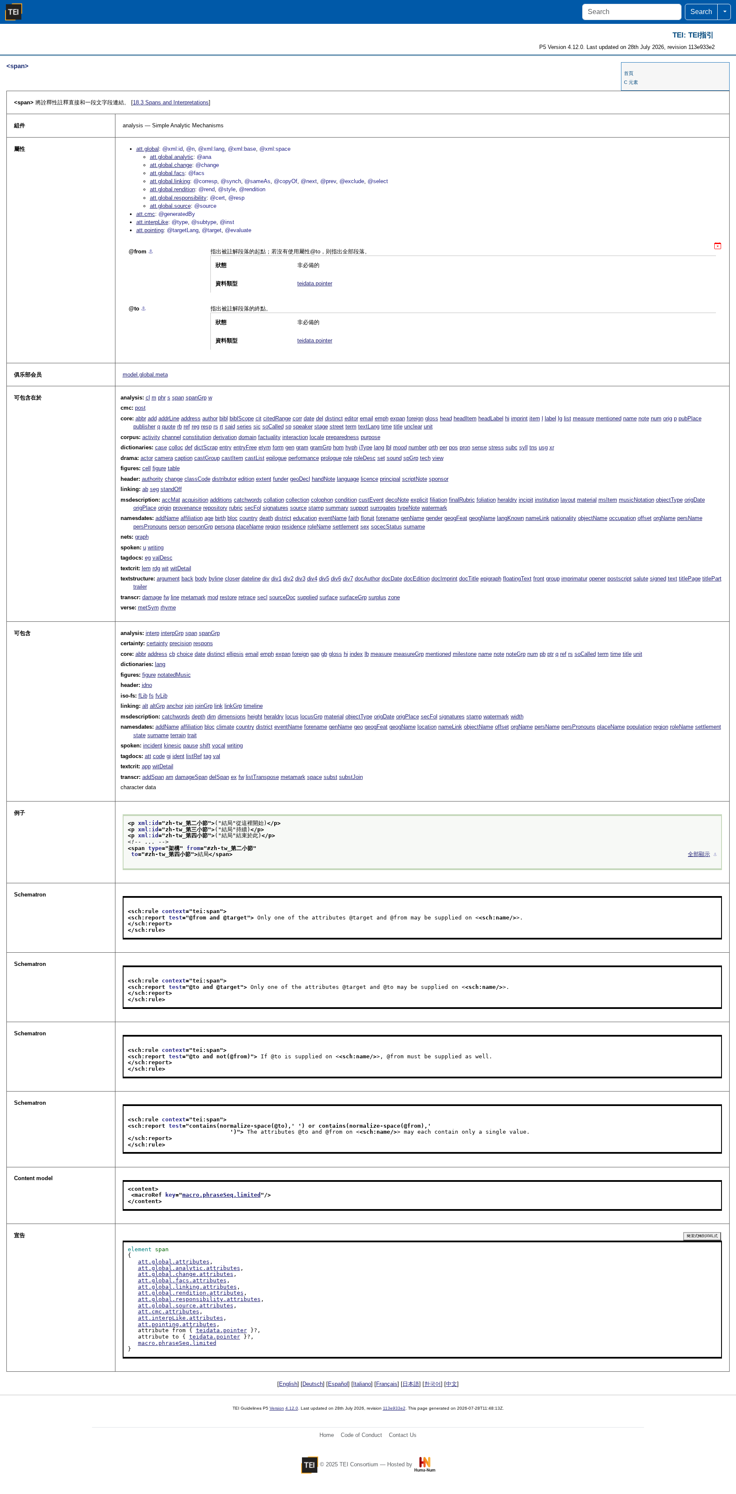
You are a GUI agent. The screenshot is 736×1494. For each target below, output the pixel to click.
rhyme (168, 607)
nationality (563, 518)
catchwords (248, 500)
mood (400, 447)
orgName (664, 518)
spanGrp (196, 397)
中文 (451, 1384)
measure (583, 418)
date (309, 418)
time (386, 426)
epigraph (490, 578)
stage (321, 426)
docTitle (469, 578)
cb (172, 654)
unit (428, 426)
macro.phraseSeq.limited (221, 1195)
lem (146, 568)
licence (369, 479)
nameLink (537, 518)
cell (146, 468)
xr (551, 447)
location (427, 727)
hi (507, 418)
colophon (322, 500)
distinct (334, 418)
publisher (144, 426)
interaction (295, 437)
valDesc (162, 558)
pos (453, 447)
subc (512, 447)
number (417, 447)
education (305, 518)
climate (225, 727)
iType (365, 447)
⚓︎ (150, 251)
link (218, 706)
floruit (367, 518)
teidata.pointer (314, 283)
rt (221, 426)
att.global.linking (170, 181)
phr (162, 397)
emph (381, 418)
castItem (232, 458)
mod (212, 597)
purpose (370, 437)
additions (221, 500)
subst (330, 777)
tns (533, 447)
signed (658, 578)
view (437, 458)
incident (152, 745)
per (443, 447)
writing (156, 547)
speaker (303, 426)
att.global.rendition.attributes (191, 1293)
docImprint (444, 578)
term (350, 426)
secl (262, 597)
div (266, 578)
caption (184, 458)
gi (169, 756)
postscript (619, 578)
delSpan (219, 777)
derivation (225, 437)
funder (280, 479)
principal (390, 479)
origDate (694, 500)
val (216, 756)
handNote (323, 479)
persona (224, 526)
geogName (482, 518)
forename (387, 518)
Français (386, 1384)
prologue (331, 458)
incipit (526, 500)
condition (346, 500)
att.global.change (171, 165)
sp (288, 426)
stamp (316, 508)
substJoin (351, 777)
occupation (622, 518)
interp (152, 633)
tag (207, 756)
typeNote (409, 508)
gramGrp (320, 447)
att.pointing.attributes (177, 1324)
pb (543, 654)
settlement (346, 526)
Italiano (362, 1384)
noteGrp (516, 654)
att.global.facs (167, 173)
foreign (415, 418)
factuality (269, 437)
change (174, 479)
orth (433, 447)
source (298, 508)
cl (148, 397)
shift (205, 745)
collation (274, 500)
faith (353, 518)
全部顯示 (699, 854)
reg (195, 426)
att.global (147, 149)
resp (206, 426)
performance (303, 458)
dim (211, 716)
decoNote (397, 500)
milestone (465, 654)
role (347, 458)
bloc (232, 518)
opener (597, 578)
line (175, 597)
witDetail (180, 568)
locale (317, 437)
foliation (486, 500)
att (148, 756)
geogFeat (455, 518)
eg (148, 558)
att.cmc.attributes (168, 1311)
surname (414, 526)
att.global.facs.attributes (182, 1280)
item (534, 418)
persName (689, 518)
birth (220, 518)
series (244, 426)
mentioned (608, 418)
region (272, 526)
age (208, 518)
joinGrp (204, 706)
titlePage (690, 578)
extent (263, 479)
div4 (312, 578)
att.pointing (150, 230)
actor (147, 458)
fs (151, 695)
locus (292, 716)
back (187, 578)
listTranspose (262, 777)
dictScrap (206, 447)
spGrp (410, 458)
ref (187, 426)
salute (640, 578)
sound (394, 458)
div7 (348, 578)
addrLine (168, 418)
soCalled (273, 426)
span (178, 397)
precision (181, 643)
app (146, 766)
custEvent (371, 500)
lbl (388, 447)
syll (523, 447)
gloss (431, 418)
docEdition (417, 578)
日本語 (410, 1384)
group (553, 578)
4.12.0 (291, 1408)
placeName (250, 526)
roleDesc (365, 458)
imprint (519, 418)
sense (479, 447)
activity (151, 437)
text (672, 578)
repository (215, 508)
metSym (148, 607)
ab (145, 489)
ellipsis (235, 654)
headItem (465, 418)
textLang (369, 426)
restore (228, 597)
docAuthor (367, 578)
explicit (419, 500)
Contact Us (403, 1435)
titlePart (712, 578)
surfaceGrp (353, 597)
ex (234, 777)
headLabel (490, 418)
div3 (300, 578)
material (587, 500)
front (538, 578)
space (314, 777)
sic (257, 426)
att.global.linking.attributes (187, 1287)
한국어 (432, 1384)
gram (302, 447)
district (283, 518)
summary (336, 508)
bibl (223, 418)
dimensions (232, 716)
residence (294, 526)
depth (198, 716)
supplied (307, 597)
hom (338, 447)
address (191, 418)
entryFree (245, 447)
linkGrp (233, 706)
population (639, 727)
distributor (224, 479)
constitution (197, 437)
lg (560, 418)
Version (277, 1408)
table (174, 468)
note (643, 418)
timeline (253, 706)
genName (412, 518)
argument (168, 578)
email (366, 418)
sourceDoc (282, 597)
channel (171, 437)
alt (145, 706)
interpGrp (172, 633)
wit (165, 568)
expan (397, 418)
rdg (156, 568)
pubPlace (690, 418)
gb (324, 654)
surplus (377, 597)
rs (215, 426)
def (189, 447)
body (201, 578)
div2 (288, 578)
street (337, 426)
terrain (178, 735)
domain (247, 437)
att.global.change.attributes (185, 1274)
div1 (276, 578)
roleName (319, 526)
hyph (351, 447)
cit (259, 418)
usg (543, 447)
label (550, 418)
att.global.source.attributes (185, 1305)
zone (394, 597)
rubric (236, 508)
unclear (413, 426)
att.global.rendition (172, 189)
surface (328, 597)
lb (367, 654)
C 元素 (631, 82)
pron (465, 447)
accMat (171, 500)
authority (152, 479)
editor (351, 418)
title (398, 426)
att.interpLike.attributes (180, 1318)
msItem (607, 500)
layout (568, 500)
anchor (175, 706)
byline (216, 578)
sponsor (438, 479)
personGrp (200, 526)
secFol (252, 508)
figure (159, 468)
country (248, 518)
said (230, 426)
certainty (157, 643)
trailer (140, 586)
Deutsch (312, 1384)
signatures (275, 508)
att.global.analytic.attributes (189, 1268)
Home (326, 1435)
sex (364, 526)
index (356, 654)
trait (192, 735)
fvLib (161, 695)
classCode (197, 479)
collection (297, 500)
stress (496, 447)
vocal (218, 745)
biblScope (242, 418)
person (177, 526)
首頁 (628, 73)
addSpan (153, 777)
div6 (336, 578)
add (152, 418)
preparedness (342, 437)
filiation (438, 500)
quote (168, 426)
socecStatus (386, 526)
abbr (140, 418)
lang (379, 447)
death (266, 518)
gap (314, 654)
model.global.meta (145, 374)
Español (338, 1384)
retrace (247, 597)
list (567, 418)
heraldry (507, 500)
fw (166, 597)
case (161, 447)
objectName (592, 518)
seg (154, 489)
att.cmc (145, 214)
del (319, 418)
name (630, 418)
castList (254, 458)
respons (203, 643)
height (254, 716)
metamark (193, 597)
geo (358, 727)
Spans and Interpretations (171, 102)
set (381, 458)
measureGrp (409, 654)
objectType (669, 500)
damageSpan (191, 777)
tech (425, 458)
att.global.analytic (171, 157)
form (278, 447)
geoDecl (300, 479)
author (210, 418)
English (288, 1384)
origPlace (144, 508)
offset (645, 518)
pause (190, 745)
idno (147, 685)
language (348, 479)
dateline (251, 578)
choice (185, 654)
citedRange (277, 418)
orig (667, 418)
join (189, 706)
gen (289, 447)
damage (152, 597)
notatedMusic (174, 675)
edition (246, 479)
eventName (333, 518)
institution (547, 500)
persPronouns (150, 526)
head (446, 418)
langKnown (510, 518)
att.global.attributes (174, 1261)
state (139, 735)
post (140, 408)
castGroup (207, 458)
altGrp (157, 706)
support (359, 508)
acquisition (195, 500)
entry (225, 447)
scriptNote (414, 479)
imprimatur (574, 578)
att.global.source (170, 206)
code (159, 756)
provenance (187, 508)
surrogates (383, 508)
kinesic (172, 745)
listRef (194, 756)
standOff (171, 489)
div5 (324, 578)
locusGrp (311, 716)
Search (701, 11)
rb (179, 426)
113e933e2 (394, 1408)
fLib (142, 695)
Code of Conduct (361, 1435)
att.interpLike (152, 222)
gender (434, 518)
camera (164, 458)
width (517, 716)
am (169, 777)
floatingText (517, 578)
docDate (392, 578)
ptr (550, 654)
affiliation (192, 518)
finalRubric (462, 500)
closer (232, 578)
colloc (176, 447)
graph (142, 537)
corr (297, 418)
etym (265, 447)
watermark (434, 508)
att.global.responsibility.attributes (199, 1299)
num (656, 418)
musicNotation (636, 500)
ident (178, 756)
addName (167, 518)
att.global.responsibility (178, 198)
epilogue (276, 458)
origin (164, 508)
